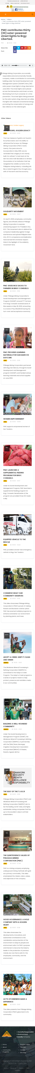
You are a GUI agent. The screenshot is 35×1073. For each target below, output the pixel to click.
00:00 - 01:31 (12, 43)
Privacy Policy (22, 1063)
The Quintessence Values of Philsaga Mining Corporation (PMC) (16, 858)
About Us (13, 1068)
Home (3, 19)
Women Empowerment (13, 419)
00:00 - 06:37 (16, 214)
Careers (21, 1068)
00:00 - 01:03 (16, 598)
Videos (9, 19)
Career (22, 1050)
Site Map (7, 3)
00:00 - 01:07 (16, 481)
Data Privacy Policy (25, 3)
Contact (17, 1070)
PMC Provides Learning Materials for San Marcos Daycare (16, 355)
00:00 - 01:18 (16, 291)
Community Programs (6, 1051)
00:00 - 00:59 (16, 422)
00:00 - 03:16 (16, 794)
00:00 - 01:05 (16, 360)
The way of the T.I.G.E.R (14, 791)
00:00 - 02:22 (16, 545)
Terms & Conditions (14, 3)
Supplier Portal (25, 1044)
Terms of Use (12, 1063)
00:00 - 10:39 (16, 927)
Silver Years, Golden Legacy (16, 130)
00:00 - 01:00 (16, 133)
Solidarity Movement (13, 211)
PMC (2, 43)
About (5, 1047)
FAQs (28, 1068)
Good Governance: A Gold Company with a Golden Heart (16, 922)
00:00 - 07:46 (16, 863)
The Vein (23, 1047)
